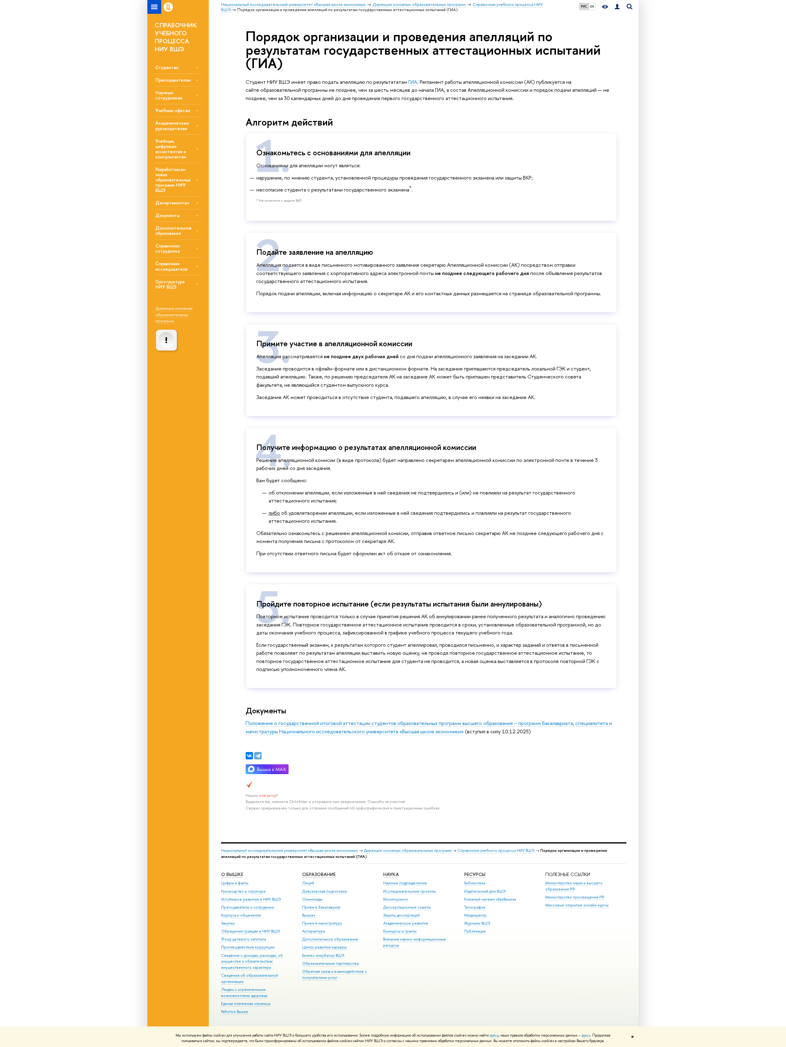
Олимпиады (312, 899)
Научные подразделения (405, 883)
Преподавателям (173, 80)
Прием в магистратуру (322, 923)
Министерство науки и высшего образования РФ (574, 886)
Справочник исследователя (171, 266)
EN (592, 6)
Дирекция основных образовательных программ (174, 314)
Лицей (308, 883)
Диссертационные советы (407, 907)
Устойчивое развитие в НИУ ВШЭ (251, 899)
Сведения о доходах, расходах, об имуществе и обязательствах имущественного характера (252, 961)
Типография (474, 907)
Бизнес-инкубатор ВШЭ (323, 955)
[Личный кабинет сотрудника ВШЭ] (617, 7)
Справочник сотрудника (167, 248)
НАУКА (391, 874)
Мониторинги (395, 899)
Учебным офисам (172, 110)
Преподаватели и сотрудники (247, 907)
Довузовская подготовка (324, 891)
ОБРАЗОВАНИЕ (319, 874)
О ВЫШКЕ (232, 874)
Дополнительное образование (173, 230)
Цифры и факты (234, 883)
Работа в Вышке (234, 1011)
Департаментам (172, 203)
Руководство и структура (243, 891)
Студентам (166, 67)
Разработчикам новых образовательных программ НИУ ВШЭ (173, 179)
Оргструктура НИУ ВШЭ (170, 284)
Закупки (228, 923)
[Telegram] (258, 755)
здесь (494, 1035)
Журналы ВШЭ (477, 923)
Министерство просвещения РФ (575, 897)
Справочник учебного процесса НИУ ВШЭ (496, 850)
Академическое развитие (405, 923)
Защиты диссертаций (401, 915)
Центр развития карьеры (324, 947)
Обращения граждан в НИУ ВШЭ (250, 931)
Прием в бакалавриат (321, 907)
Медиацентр (475, 915)
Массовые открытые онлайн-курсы (577, 905)
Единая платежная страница (245, 1003)
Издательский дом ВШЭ (485, 891)
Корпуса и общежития (241, 915)
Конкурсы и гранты (400, 931)
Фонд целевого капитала (243, 939)
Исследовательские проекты (409, 891)
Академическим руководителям (172, 125)
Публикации (475, 931)
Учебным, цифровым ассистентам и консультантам (170, 149)
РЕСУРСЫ (474, 874)
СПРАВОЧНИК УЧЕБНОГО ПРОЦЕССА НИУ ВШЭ (176, 37)
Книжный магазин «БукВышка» (490, 899)
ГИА (412, 81)
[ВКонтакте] (249, 755)
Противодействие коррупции (247, 947)
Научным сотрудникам (168, 95)
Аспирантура (313, 931)
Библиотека (474, 883)
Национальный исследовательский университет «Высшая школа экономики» (289, 850)
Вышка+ (309, 915)
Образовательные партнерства (330, 963)
